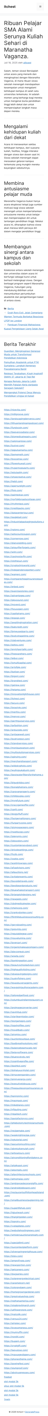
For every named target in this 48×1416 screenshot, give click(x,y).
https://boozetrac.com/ (16, 459)
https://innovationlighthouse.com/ (22, 694)
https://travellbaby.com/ (17, 1030)
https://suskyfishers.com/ (17, 978)
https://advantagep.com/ (17, 595)
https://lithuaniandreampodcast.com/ (24, 423)
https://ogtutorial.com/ (16, 1139)
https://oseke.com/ (14, 858)
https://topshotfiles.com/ (17, 1025)
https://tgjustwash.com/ (16, 1212)
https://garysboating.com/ (18, 924)
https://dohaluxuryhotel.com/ (19, 1070)
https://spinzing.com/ (15, 756)
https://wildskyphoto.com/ (18, 765)
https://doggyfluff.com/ (16, 814)
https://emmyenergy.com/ (17, 1079)
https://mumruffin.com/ (16, 1332)
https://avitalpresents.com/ (18, 876)
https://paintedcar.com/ (16, 495)
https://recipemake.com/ (17, 1130)
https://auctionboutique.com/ (19, 1039)
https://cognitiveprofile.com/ (19, 1061)
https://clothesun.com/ (16, 561)
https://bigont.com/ (14, 676)
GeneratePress (32, 1412)
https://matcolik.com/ (15, 1314)
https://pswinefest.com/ (16, 1363)
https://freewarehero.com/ (18, 653)
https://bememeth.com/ (16, 454)
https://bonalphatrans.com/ (18, 787)
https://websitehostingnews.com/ (22, 1230)
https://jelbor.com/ (14, 658)
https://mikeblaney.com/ (17, 1105)
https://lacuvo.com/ (14, 703)
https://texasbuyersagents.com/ (21, 983)
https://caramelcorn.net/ (17, 1283)
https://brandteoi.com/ (16, 680)
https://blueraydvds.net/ (17, 1057)
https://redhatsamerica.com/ (19, 1301)
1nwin (7, 1399)
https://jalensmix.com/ (16, 836)
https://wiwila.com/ (14, 956)
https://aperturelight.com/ (17, 486)
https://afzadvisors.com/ (17, 867)
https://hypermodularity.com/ (19, 468)
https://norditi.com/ (14, 1336)
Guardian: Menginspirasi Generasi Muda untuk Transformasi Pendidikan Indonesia (22, 354)
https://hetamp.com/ (15, 689)
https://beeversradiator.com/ (19, 432)
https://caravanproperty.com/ (19, 791)
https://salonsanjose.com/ (18, 441)
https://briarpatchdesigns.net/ (20, 894)
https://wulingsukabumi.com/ (19, 770)
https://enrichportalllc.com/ (18, 649)
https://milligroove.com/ (16, 414)
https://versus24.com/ (15, 1318)
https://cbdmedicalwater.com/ (20, 903)
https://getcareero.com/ (16, 1269)
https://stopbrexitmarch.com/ (19, 1305)
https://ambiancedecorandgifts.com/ (23, 1183)
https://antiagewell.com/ (17, 734)
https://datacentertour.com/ (19, 512)
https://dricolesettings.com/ (18, 849)
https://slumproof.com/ (16, 1368)
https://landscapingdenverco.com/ (22, 418)
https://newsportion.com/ (17, 1265)
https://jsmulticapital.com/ (18, 662)
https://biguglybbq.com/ (17, 782)
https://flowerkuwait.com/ (17, 463)
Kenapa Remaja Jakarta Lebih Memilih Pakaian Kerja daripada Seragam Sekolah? (21, 384)
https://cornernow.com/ (16, 538)
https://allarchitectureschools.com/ (22, 1174)
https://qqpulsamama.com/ (18, 450)
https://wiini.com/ (13, 552)
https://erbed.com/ (14, 586)
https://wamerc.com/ (15, 574)
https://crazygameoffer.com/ (19, 805)
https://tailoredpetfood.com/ (19, 995)
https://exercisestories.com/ (19, 591)
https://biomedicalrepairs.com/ (20, 436)
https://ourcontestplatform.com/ (21, 1247)
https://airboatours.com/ (17, 1153)
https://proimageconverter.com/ (21, 1007)
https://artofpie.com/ (15, 667)
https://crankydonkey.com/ (18, 912)
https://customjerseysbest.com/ (21, 845)
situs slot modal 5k (14, 1386)
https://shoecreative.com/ (17, 477)
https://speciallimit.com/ (17, 1242)
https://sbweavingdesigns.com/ (21, 974)
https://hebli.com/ (13, 481)
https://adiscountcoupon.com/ (20, 534)
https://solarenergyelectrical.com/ (22, 1278)
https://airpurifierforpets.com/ (20, 547)
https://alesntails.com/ (16, 1170)
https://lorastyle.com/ (15, 707)
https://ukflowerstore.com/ (18, 1310)
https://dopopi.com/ (14, 618)
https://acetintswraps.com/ (18, 863)
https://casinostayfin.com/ (18, 556)
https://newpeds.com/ (16, 899)
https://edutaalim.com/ (16, 472)
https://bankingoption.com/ (18, 960)
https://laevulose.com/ (16, 1350)
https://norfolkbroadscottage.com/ (22, 499)
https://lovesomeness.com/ (18, 1327)
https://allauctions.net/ (16, 872)
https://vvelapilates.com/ (17, 1226)
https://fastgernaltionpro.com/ (20, 818)
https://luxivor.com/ (14, 445)
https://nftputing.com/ (15, 1109)
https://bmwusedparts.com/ (19, 631)
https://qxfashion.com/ (16, 725)
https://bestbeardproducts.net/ (20, 885)
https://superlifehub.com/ (17, 1208)
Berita (11, 308)
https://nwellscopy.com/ (16, 832)
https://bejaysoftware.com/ (18, 1052)
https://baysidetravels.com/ (18, 881)
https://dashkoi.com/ (15, 1065)
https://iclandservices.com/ (18, 743)
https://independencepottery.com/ (22, 570)
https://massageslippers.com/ (20, 1354)
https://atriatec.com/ (15, 1323)
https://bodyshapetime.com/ (19, 636)
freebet (8, 1377)
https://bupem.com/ (14, 1341)
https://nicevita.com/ (15, 409)
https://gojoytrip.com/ (15, 929)
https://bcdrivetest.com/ (17, 739)
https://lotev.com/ (13, 1256)
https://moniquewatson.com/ (19, 748)
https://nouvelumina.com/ (17, 938)
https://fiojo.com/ (13, 490)
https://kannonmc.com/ (16, 1096)
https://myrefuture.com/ (16, 800)
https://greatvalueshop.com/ (19, 1296)
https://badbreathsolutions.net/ (21, 1043)
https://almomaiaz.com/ (16, 1179)
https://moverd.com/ (15, 604)
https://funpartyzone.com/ (18, 823)
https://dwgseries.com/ (16, 1274)
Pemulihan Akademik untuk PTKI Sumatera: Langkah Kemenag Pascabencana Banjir (21, 365)
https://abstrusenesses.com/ (19, 1372)
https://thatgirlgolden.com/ (18, 1217)
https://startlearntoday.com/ (19, 1016)
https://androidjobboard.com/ (20, 1188)
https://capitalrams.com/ (17, 613)
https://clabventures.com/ (18, 640)
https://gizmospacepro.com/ (19, 827)
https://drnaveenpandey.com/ (20, 1074)
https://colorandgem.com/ (18, 1287)
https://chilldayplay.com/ (17, 796)
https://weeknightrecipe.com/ (19, 1135)
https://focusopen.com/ (16, 609)
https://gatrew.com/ (14, 685)
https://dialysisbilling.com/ (18, 543)
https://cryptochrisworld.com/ (19, 565)
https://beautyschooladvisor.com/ (22, 965)
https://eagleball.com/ (15, 517)
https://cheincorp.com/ (16, 908)
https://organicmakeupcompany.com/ (24, 947)
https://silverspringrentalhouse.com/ (23, 1251)
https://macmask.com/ (16, 1100)
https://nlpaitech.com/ (15, 1114)
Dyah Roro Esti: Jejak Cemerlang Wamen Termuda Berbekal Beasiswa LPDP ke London (23, 316)
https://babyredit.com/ (16, 627)
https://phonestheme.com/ (18, 1359)
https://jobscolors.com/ (16, 841)
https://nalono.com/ (14, 529)
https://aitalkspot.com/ (16, 1165)
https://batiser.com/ (14, 671)
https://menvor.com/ (15, 716)
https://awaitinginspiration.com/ (21, 622)
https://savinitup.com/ (15, 1012)
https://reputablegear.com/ (18, 933)
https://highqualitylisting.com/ (20, 969)
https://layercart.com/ (15, 942)
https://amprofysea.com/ (17, 1260)
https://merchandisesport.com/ (20, 761)
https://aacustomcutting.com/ (20, 1144)
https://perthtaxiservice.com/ (19, 721)
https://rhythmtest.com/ (16, 503)
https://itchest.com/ (14, 698)
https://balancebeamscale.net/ (20, 1048)
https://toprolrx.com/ (15, 1221)
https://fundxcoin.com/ (16, 427)
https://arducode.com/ (16, 730)
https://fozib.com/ (13, 854)
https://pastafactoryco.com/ (19, 1118)
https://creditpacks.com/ (17, 508)
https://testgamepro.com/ (17, 1021)
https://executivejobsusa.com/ (20, 1083)
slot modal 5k (11, 1381)
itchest (10, 7)
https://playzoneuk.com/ (17, 951)
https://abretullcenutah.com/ (19, 1148)
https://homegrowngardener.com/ (22, 1292)
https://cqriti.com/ (13, 809)
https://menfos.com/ (15, 712)
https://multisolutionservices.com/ (22, 752)
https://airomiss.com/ (15, 1034)
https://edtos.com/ (14, 645)
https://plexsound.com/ (16, 600)
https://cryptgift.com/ (15, 1345)
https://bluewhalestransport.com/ (22, 890)
